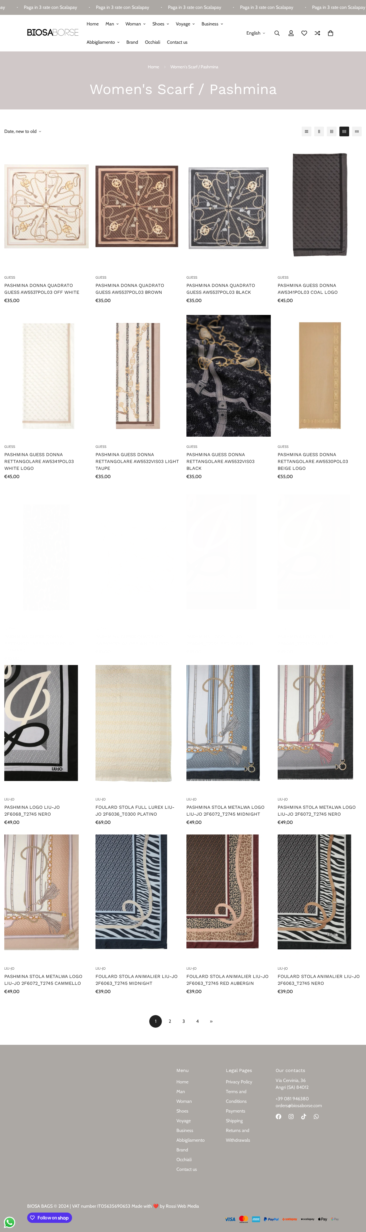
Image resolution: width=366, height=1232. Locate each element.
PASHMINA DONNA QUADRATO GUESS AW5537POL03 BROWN (130, 289)
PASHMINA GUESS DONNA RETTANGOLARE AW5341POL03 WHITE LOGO (39, 461)
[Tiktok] (304, 1116)
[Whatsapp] (316, 1116)
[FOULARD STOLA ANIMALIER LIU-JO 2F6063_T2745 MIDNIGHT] (138, 897)
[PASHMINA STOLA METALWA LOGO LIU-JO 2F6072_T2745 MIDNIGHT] (228, 728)
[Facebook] (278, 1116)
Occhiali (152, 42)
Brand (132, 42)
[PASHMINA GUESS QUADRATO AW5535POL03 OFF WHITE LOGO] (138, 557)
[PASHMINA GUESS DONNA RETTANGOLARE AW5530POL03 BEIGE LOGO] (320, 376)
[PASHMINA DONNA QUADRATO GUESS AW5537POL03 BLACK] (228, 206)
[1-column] (306, 131)
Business (210, 24)
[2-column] (319, 131)
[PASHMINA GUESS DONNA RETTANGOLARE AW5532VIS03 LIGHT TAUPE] (138, 376)
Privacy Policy (239, 1082)
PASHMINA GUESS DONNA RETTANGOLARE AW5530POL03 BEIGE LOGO (313, 461)
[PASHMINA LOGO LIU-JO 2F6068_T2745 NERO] (46, 728)
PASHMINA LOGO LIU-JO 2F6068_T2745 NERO (32, 810)
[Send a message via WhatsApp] (9, 1222)
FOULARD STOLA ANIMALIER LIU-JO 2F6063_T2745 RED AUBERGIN (227, 980)
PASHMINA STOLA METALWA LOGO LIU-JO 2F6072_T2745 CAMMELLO (43, 980)
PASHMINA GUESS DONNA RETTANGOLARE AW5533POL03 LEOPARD (39, 643)
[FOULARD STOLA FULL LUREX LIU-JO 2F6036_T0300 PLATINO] (138, 728)
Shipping (234, 1120)
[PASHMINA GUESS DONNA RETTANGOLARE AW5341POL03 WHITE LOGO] (46, 376)
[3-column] (332, 131)
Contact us (177, 42)
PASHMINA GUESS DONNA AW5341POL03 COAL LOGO (308, 289)
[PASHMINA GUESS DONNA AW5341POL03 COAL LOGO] (320, 206)
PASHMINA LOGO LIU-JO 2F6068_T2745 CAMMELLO (308, 640)
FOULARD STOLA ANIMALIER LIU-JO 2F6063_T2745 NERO (319, 980)
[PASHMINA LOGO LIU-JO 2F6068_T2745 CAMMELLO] (320, 557)
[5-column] (357, 131)
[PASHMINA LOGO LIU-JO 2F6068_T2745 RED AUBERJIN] (228, 557)
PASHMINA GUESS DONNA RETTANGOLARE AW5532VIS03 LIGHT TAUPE (137, 461)
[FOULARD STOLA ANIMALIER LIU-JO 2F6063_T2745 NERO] (320, 897)
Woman (133, 24)
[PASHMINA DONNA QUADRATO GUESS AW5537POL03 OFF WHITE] (46, 206)
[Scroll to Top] (354, 1200)
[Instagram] (291, 1116)
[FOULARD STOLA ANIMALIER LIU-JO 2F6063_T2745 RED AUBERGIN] (228, 897)
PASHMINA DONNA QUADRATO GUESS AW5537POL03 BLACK (220, 289)
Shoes (158, 24)
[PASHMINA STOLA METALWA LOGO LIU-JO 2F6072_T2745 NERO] (320, 728)
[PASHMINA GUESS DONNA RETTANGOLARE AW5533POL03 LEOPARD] (46, 557)
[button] (330, 33)
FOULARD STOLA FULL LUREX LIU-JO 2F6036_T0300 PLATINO (135, 810)
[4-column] (344, 131)
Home (93, 24)
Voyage (183, 24)
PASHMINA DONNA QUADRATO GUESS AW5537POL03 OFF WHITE (41, 289)
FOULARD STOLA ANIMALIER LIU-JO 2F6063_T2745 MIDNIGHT (137, 980)
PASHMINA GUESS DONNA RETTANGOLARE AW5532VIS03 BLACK (220, 461)
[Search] (277, 33)
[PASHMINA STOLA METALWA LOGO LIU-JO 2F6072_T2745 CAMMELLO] (46, 897)
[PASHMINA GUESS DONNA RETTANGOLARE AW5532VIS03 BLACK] (228, 376)
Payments (235, 1111)
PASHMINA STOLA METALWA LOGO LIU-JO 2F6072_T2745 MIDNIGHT (225, 810)
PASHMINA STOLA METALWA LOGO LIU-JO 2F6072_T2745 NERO (317, 810)
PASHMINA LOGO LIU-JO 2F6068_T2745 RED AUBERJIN (219, 640)
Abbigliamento (101, 42)
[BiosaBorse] (53, 33)
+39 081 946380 (292, 1098)
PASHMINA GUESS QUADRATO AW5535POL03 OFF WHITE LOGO (132, 640)
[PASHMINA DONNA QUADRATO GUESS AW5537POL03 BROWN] (138, 206)
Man (110, 24)
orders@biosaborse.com (299, 1105)
